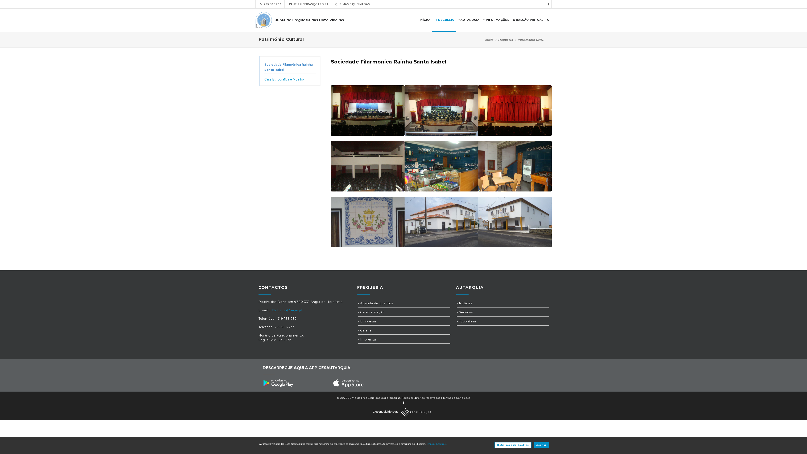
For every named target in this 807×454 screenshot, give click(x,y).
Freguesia (444, 19)
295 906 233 (271, 4)
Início (489, 39)
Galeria (365, 330)
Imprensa (367, 339)
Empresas (368, 321)
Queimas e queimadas (352, 4)
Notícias (465, 303)
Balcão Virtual (529, 19)
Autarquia (469, 19)
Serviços (465, 312)
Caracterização (372, 312)
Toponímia (467, 321)
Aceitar (541, 445)
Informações (497, 19)
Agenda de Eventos (376, 303)
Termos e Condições (456, 397)
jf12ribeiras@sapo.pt (310, 4)
